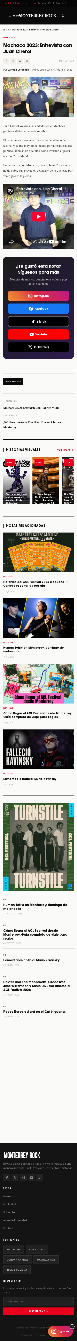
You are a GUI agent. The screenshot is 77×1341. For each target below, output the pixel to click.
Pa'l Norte (14, 1249)
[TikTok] (39, 1177)
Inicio (6, 29)
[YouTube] (31, 1177)
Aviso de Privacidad (15, 1220)
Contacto (9, 1228)
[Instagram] (23, 1177)
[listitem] (16, 480)
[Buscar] (63, 15)
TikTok (41, 321)
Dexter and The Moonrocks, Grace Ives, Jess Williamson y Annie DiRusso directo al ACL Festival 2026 (36, 986)
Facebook (41, 309)
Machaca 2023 (13, 381)
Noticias (9, 37)
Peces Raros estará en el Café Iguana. (34, 1012)
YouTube (41, 334)
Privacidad (26, 1335)
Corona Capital (17, 1259)
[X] (14, 1177)
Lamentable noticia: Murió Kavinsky (29, 779)
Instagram (41, 296)
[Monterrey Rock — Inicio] (38, 1155)
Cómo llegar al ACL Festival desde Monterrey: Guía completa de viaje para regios (35, 934)
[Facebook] (6, 1177)
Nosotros (9, 1196)
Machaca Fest (46, 1259)
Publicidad (9, 1204)
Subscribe (9, 1212)
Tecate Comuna (17, 1269)
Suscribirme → (38, 1311)
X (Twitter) (41, 347)
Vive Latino (36, 1249)
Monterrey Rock (38, 15)
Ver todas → (65, 449)
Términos (40, 1335)
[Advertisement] (38, 1097)
